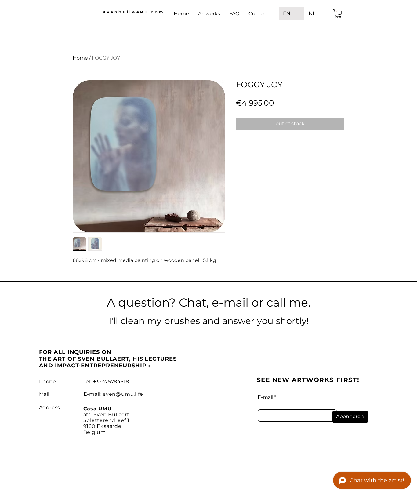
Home (80, 58)
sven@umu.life (123, 394)
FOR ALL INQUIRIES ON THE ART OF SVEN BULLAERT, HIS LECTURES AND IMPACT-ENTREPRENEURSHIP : (108, 359)
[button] (338, 13)
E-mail (265, 397)
